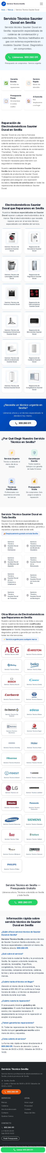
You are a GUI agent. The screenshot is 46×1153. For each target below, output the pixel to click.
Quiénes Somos (7, 1116)
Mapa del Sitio (29, 1113)
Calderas (4, 1106)
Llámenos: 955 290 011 (25, 57)
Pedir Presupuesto (10, 1138)
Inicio (3, 10)
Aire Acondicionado (8, 1109)
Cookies (27, 1109)
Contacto (4, 1113)
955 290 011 (24, 423)
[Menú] (41, 4)
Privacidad (28, 1106)
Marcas (10, 10)
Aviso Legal (28, 1102)
